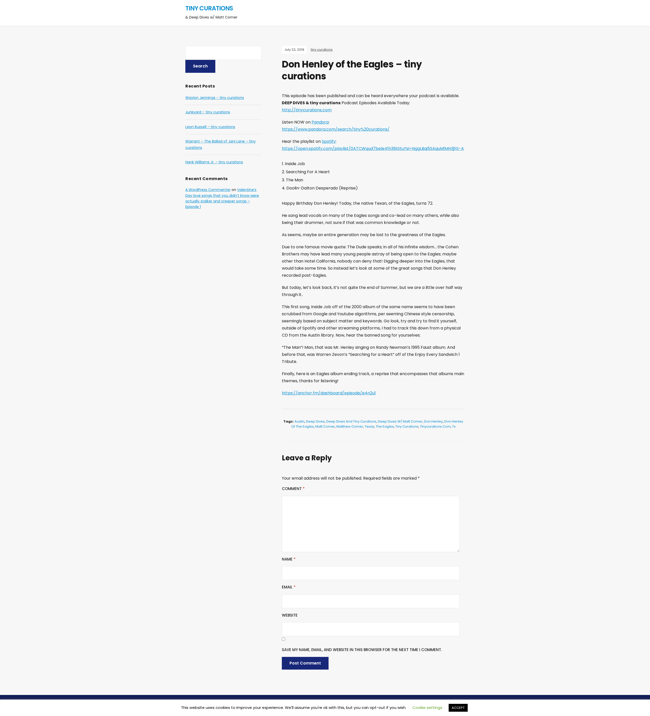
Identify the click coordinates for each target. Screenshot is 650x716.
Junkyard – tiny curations (207, 112)
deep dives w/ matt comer (400, 421)
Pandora (320, 122)
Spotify (329, 141)
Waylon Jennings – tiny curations (214, 97)
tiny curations (209, 8)
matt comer (325, 426)
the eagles (385, 426)
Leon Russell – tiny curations (210, 126)
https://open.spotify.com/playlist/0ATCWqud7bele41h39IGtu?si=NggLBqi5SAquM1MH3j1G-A (373, 148)
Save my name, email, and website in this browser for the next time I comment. (362, 649)
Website (290, 615)
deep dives (315, 421)
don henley (433, 421)
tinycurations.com (435, 426)
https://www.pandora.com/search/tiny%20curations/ (335, 129)
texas (369, 426)
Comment (293, 488)
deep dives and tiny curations (351, 421)
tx (454, 426)
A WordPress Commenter (208, 189)
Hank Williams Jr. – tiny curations (214, 162)
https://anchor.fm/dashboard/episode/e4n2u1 (329, 393)
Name (289, 559)
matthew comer (349, 426)
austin (299, 421)
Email (289, 587)
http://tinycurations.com (307, 110)
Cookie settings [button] (427, 707)
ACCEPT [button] (458, 707)
